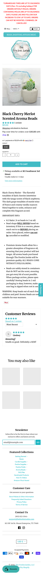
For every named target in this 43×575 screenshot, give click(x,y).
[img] (18, 332)
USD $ (15, 29)
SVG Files (21, 472)
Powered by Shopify (21, 567)
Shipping (6, 128)
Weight (4, 143)
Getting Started (20, 456)
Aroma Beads (21, 470)
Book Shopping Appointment (21, 34)
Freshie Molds (21, 467)
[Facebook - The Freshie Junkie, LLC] (19, 527)
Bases (21, 459)
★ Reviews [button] (41, 290)
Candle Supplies (20, 462)
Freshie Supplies (20, 464)
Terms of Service (21, 505)
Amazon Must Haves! (21, 480)
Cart (36, 29)
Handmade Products (21, 475)
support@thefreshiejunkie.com (21, 519)
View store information (13, 181)
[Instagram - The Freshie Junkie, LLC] (23, 527)
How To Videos (21, 478)
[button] (8, 123)
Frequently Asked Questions (21, 499)
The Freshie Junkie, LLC (25, 565)
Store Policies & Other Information (21, 497)
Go (38, 442)
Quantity (5, 152)
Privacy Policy (21, 502)
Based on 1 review (13, 321)
